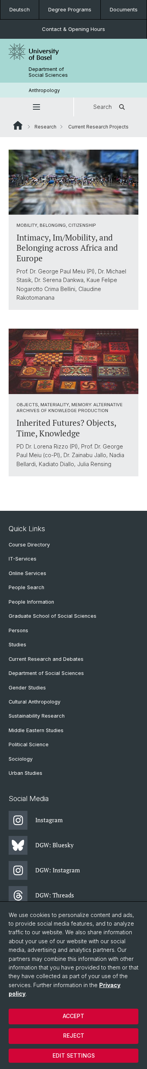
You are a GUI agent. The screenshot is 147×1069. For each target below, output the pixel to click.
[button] (36, 107)
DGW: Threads (54, 895)
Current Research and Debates (46, 659)
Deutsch (19, 9)
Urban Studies (25, 773)
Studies (17, 645)
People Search (26, 587)
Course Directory (29, 545)
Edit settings (74, 1055)
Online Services (27, 573)
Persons (18, 630)
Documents (124, 9)
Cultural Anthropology (34, 702)
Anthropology (44, 90)
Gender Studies (27, 688)
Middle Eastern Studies (36, 730)
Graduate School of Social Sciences (52, 616)
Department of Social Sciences (48, 72)
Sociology (21, 759)
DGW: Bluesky (54, 845)
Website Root (17, 125)
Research (45, 127)
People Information (31, 602)
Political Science (29, 744)
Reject (73, 1035)
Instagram (49, 820)
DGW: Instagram (57, 870)
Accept (73, 1016)
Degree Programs (69, 9)
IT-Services (22, 559)
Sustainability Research (37, 716)
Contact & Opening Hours (73, 29)
